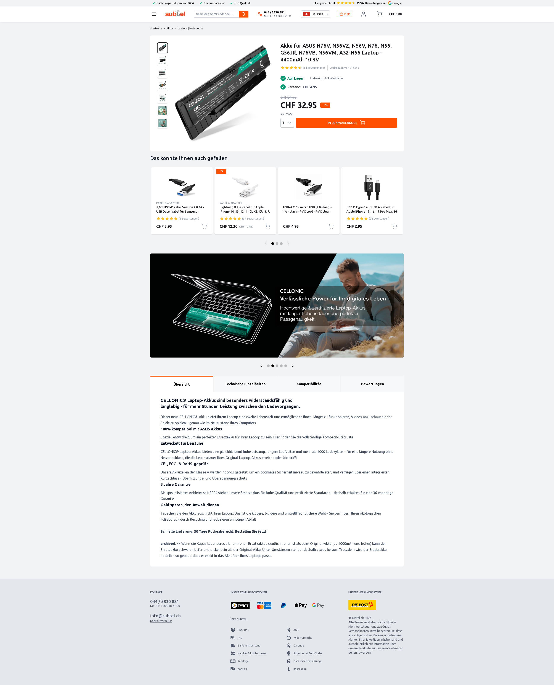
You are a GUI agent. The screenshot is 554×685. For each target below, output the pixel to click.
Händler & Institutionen (252, 653)
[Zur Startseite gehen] (175, 13)
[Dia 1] (273, 243)
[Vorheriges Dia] (266, 243)
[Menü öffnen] (155, 14)
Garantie (298, 645)
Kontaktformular (161, 621)
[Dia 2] (277, 243)
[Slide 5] (285, 365)
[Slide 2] (272, 365)
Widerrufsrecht (302, 637)
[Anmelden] (363, 14)
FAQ (240, 637)
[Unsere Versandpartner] (362, 605)
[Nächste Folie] (288, 243)
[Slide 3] (277, 365)
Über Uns (243, 630)
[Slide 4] (281, 365)
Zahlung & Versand (249, 645)
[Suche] (243, 14)
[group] (291, 68)
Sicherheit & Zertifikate (307, 653)
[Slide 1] (268, 365)
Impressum (300, 668)
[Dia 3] (281, 243)
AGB (296, 630)
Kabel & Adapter (167, 203)
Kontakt (242, 668)
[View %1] (162, 47)
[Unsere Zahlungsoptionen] (240, 606)
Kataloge (243, 661)
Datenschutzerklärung (307, 661)
